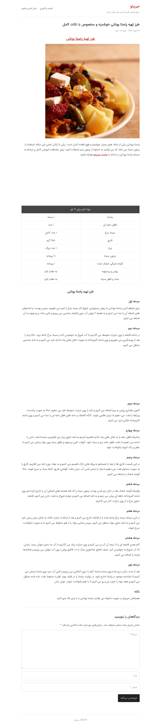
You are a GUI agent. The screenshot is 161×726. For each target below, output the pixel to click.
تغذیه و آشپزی (46, 8)
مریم (117, 30)
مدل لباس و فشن (29, 8)
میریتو (135, 6)
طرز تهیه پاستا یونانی (80, 38)
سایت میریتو (101, 155)
